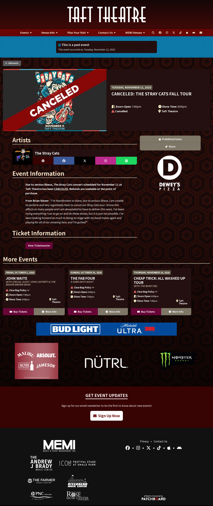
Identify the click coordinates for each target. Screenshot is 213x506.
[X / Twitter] (149, 447)
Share (171, 146)
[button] (32, 290)
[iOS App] (169, 447)
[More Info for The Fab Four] (98, 291)
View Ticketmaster (39, 245)
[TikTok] (159, 447)
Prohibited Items (172, 139)
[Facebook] (128, 447)
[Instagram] (138, 447)
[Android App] (179, 447)
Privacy (144, 441)
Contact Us (160, 441)
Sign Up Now (108, 415)
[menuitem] (26, 32)
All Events (13, 63)
